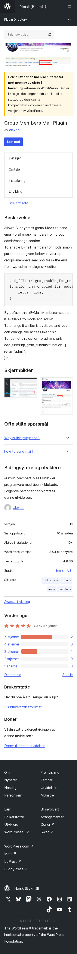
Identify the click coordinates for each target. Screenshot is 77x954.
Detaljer (15, 158)
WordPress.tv (17, 832)
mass (51, 589)
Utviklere (11, 824)
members (65, 589)
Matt (10, 854)
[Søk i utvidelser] (49, 34)
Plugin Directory (15, 19)
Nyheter (10, 780)
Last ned (13, 142)
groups (66, 580)
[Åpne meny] (70, 6)
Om (7, 772)
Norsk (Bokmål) (26, 888)
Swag (47, 832)
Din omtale (12, 675)
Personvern (13, 795)
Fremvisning (50, 772)
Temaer (46, 780)
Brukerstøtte (18, 203)
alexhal (14, 130)
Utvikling (15, 191)
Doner (48, 824)
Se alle (67, 675)
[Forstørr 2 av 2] (67, 383)
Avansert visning (17, 601)
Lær (7, 809)
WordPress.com (18, 846)
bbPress (13, 861)
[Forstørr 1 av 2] (31, 383)
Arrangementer (52, 817)
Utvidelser (48, 788)
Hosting (10, 788)
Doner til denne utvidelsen (24, 746)
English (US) (64, 570)
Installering (17, 180)
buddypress (50, 580)
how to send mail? (18, 451)
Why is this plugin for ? (22, 438)
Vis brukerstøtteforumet (23, 707)
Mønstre (47, 795)
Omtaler (15, 169)
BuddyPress (16, 869)
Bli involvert (50, 809)
